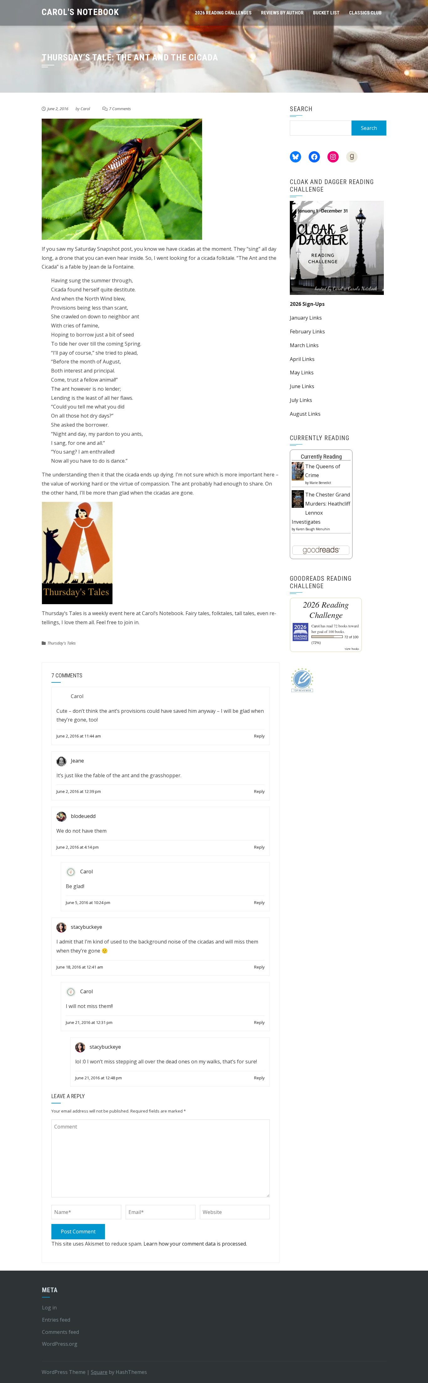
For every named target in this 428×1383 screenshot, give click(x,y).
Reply (259, 736)
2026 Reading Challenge (326, 609)
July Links (301, 400)
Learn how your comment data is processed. (195, 1243)
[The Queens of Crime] (298, 470)
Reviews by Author (282, 13)
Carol (85, 108)
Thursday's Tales (61, 643)
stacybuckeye (86, 926)
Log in (49, 1307)
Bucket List (326, 13)
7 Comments (120, 108)
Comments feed (60, 1332)
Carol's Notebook (80, 12)
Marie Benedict (320, 483)
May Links (302, 372)
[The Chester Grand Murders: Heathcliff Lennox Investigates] (298, 498)
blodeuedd (83, 816)
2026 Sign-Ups (307, 304)
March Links (304, 345)
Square (99, 1372)
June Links (302, 386)
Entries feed (56, 1319)
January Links (306, 317)
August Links (305, 413)
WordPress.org (59, 1343)
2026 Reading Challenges (223, 13)
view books (352, 648)
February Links (307, 331)
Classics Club (365, 13)
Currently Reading (321, 456)
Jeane (77, 760)
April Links (302, 359)
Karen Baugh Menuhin (313, 529)
